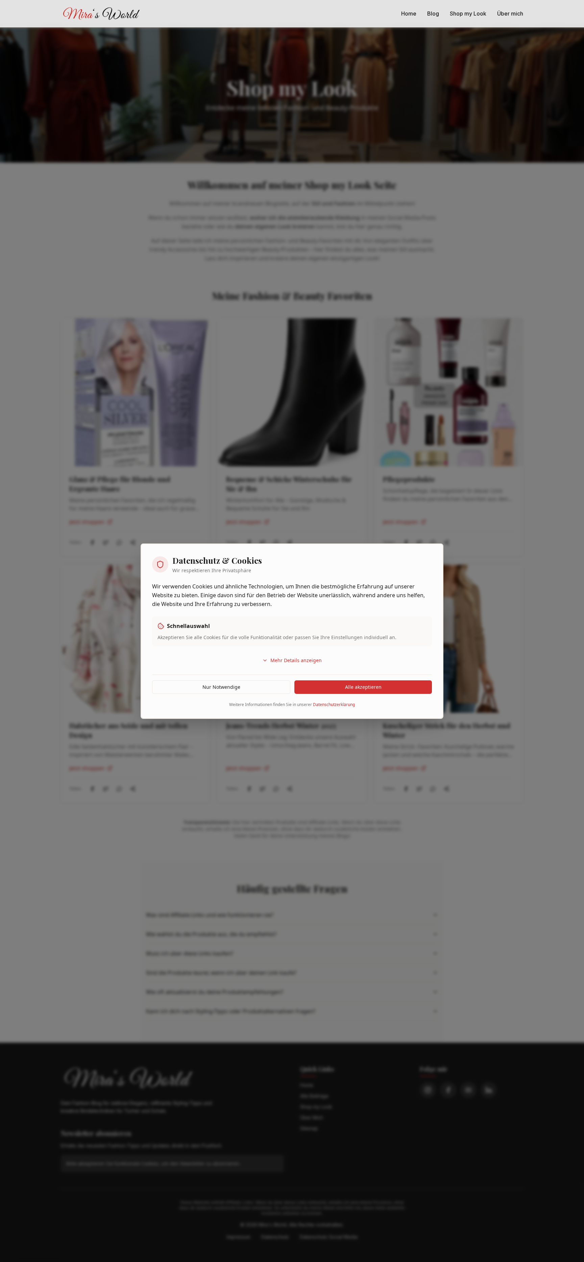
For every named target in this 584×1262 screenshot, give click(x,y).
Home (408, 13)
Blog (433, 13)
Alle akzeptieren (363, 687)
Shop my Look (468, 13)
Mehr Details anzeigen (296, 660)
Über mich (510, 13)
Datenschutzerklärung (334, 704)
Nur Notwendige (221, 687)
